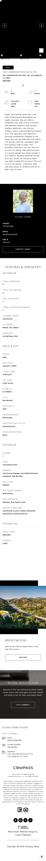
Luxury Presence (23, 835)
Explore (23, 657)
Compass (37, 783)
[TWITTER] (25, 820)
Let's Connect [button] (23, 705)
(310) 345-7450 (12, 747)
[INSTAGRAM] (30, 820)
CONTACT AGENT (23, 249)
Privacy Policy (32, 846)
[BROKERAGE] (20, 820)
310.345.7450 (8, 226)
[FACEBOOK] (15, 820)
